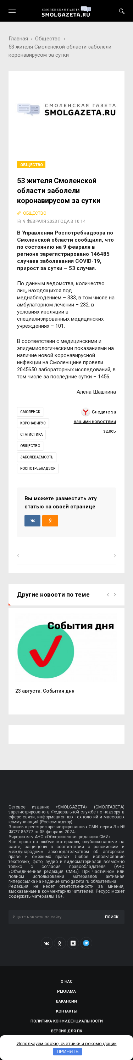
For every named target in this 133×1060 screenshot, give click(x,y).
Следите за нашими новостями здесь (95, 421)
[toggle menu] (12, 11)
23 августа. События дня (44, 691)
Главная (18, 38)
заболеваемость (36, 457)
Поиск (111, 917)
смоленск (30, 412)
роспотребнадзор (37, 468)
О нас (66, 981)
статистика (31, 434)
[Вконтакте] (47, 943)
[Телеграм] (86, 943)
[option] (66, 657)
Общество (48, 38)
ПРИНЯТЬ (68, 1051)
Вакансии (66, 1001)
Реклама (66, 991)
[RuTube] (73, 943)
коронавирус (33, 423)
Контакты (66, 1011)
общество (30, 446)
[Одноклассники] (60, 943)
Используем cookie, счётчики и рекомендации (67, 1043)
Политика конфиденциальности (67, 1021)
